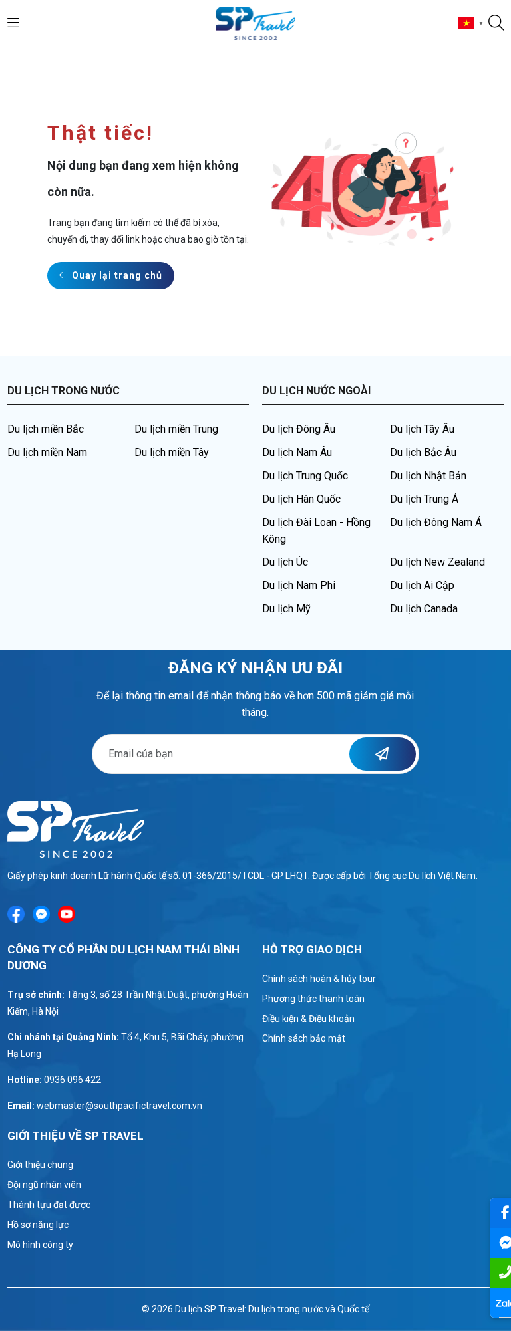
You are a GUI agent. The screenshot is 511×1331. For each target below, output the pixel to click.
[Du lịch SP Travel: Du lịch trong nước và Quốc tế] (256, 22)
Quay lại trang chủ (115, 275)
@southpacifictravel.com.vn (143, 1105)
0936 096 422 (72, 1079)
